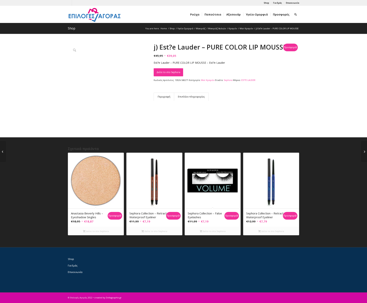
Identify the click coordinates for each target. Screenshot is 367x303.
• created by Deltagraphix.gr (107, 297)
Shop (266, 2)
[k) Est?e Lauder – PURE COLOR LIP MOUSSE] (364, 151)
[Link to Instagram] (75, 3)
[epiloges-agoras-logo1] (94, 14)
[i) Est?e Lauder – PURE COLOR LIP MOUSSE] (3, 151)
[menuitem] (266, 3)
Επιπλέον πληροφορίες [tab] (191, 96)
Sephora (228, 80)
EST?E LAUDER (248, 80)
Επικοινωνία (292, 2)
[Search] (295, 14)
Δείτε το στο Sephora (168, 72)
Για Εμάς (277, 2)
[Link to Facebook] (69, 3)
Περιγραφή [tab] (164, 96)
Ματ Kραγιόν (207, 80)
